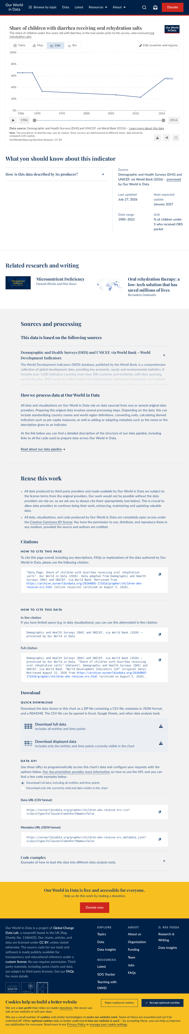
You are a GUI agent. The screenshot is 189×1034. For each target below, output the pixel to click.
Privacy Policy (76, 1024)
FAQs (70, 971)
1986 (24, 120)
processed (174, 179)
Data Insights (106, 949)
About (117, 7)
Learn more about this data (146, 128)
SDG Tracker (106, 974)
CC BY (58, 140)
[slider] (34, 120)
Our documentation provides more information (76, 772)
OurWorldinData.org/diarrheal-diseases (31, 140)
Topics (101, 934)
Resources (96, 7)
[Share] (166, 137)
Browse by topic (45, 7)
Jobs (131, 965)
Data (65, 7)
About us (134, 934)
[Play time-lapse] (13, 120)
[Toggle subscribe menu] (155, 7)
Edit (160, 45)
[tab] (19, 45)
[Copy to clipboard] (155, 574)
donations (66, 1008)
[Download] (157, 137)
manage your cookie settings (108, 1024)
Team (131, 957)
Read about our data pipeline (41, 449)
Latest (79, 7)
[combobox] (144, 7)
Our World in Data (14, 7)
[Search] (144, 7)
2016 (173, 120)
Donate (172, 7)
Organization (137, 942)
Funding (133, 949)
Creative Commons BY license (51, 522)
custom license (16, 962)
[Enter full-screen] (176, 137)
